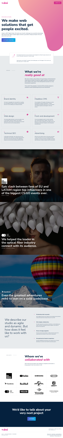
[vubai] (5, 2)
